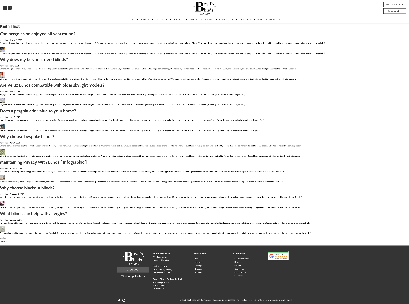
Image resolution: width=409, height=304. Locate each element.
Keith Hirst (4, 40)
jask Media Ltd (286, 300)
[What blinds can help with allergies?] (2, 228)
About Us (244, 20)
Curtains (208, 20)
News (259, 20)
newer (3, 241)
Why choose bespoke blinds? (27, 136)
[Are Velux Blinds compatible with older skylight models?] (2, 99)
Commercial (225, 20)
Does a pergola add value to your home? (38, 111)
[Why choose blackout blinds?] (2, 202)
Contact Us (274, 20)
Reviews (237, 265)
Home (131, 20)
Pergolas (178, 20)
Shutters (160, 20)
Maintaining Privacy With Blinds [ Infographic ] (43, 162)
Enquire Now (393, 5)
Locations (238, 276)
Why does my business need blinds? (34, 59)
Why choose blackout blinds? (27, 188)
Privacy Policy (240, 272)
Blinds (144, 20)
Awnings (193, 20)
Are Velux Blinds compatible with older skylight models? (52, 85)
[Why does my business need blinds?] (2, 74)
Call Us (395, 11)
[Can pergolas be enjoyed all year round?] (2, 48)
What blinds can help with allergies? (33, 213)
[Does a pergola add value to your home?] (2, 125)
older (3, 238)
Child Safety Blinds (242, 259)
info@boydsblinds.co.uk (135, 276)
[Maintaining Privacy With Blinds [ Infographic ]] (2, 176)
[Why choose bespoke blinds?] (2, 151)
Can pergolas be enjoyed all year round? (38, 33)
